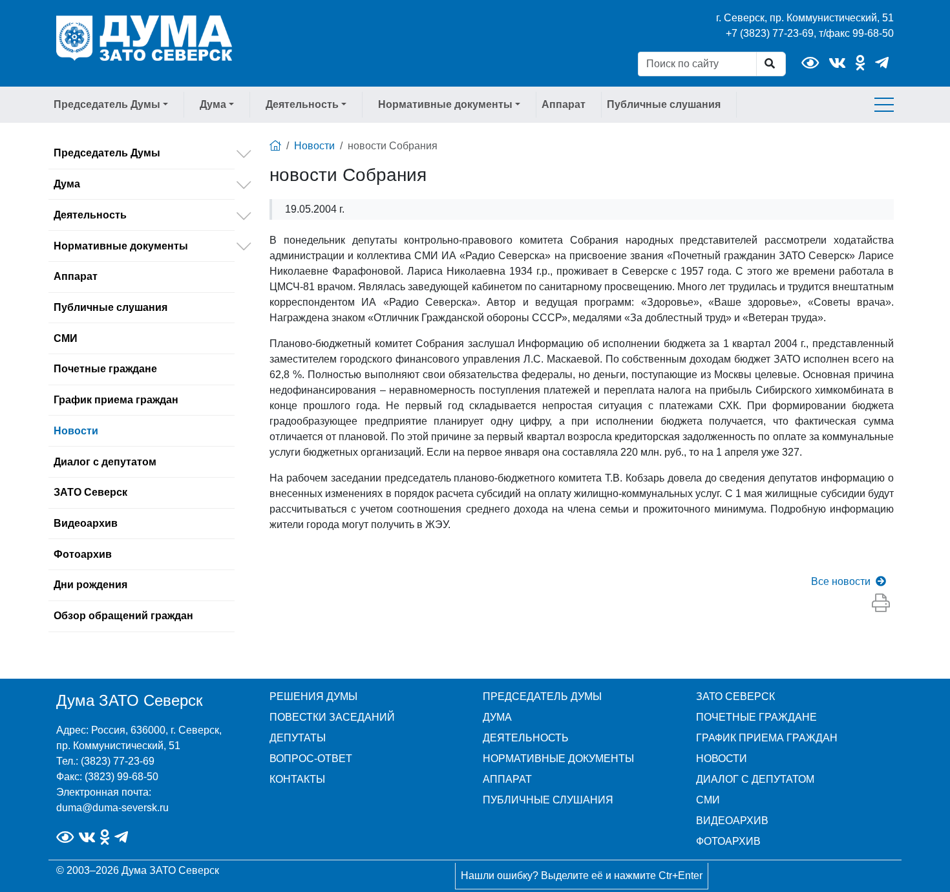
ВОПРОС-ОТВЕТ (310, 758)
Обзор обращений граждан (123, 615)
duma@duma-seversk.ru (112, 807)
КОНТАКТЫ (297, 779)
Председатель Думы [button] (107, 104)
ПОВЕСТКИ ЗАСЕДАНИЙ (332, 717)
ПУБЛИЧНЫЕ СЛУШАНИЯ (548, 799)
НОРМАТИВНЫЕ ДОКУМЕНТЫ (558, 758)
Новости (76, 430)
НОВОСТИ (721, 758)
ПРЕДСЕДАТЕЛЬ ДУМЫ (542, 696)
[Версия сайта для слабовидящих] (810, 63)
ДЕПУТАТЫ (297, 737)
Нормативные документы (121, 245)
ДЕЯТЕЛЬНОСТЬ (526, 737)
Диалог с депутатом (105, 461)
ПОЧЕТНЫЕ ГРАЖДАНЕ (756, 717)
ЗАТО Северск (90, 492)
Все (841, 581)
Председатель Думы (107, 152)
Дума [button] (213, 104)
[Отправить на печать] (881, 603)
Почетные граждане (105, 368)
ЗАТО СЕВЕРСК (735, 696)
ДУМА (497, 717)
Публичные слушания (664, 104)
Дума (67, 183)
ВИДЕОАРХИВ (732, 820)
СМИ (66, 338)
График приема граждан (116, 399)
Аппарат (564, 104)
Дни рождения (90, 584)
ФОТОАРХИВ (728, 841)
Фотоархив (83, 554)
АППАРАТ (507, 779)
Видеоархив (86, 523)
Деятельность (90, 214)
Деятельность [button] (302, 104)
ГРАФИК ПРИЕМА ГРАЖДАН (767, 737)
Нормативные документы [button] (445, 104)
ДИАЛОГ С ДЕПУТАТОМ (755, 779)
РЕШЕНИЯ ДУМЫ (313, 696)
